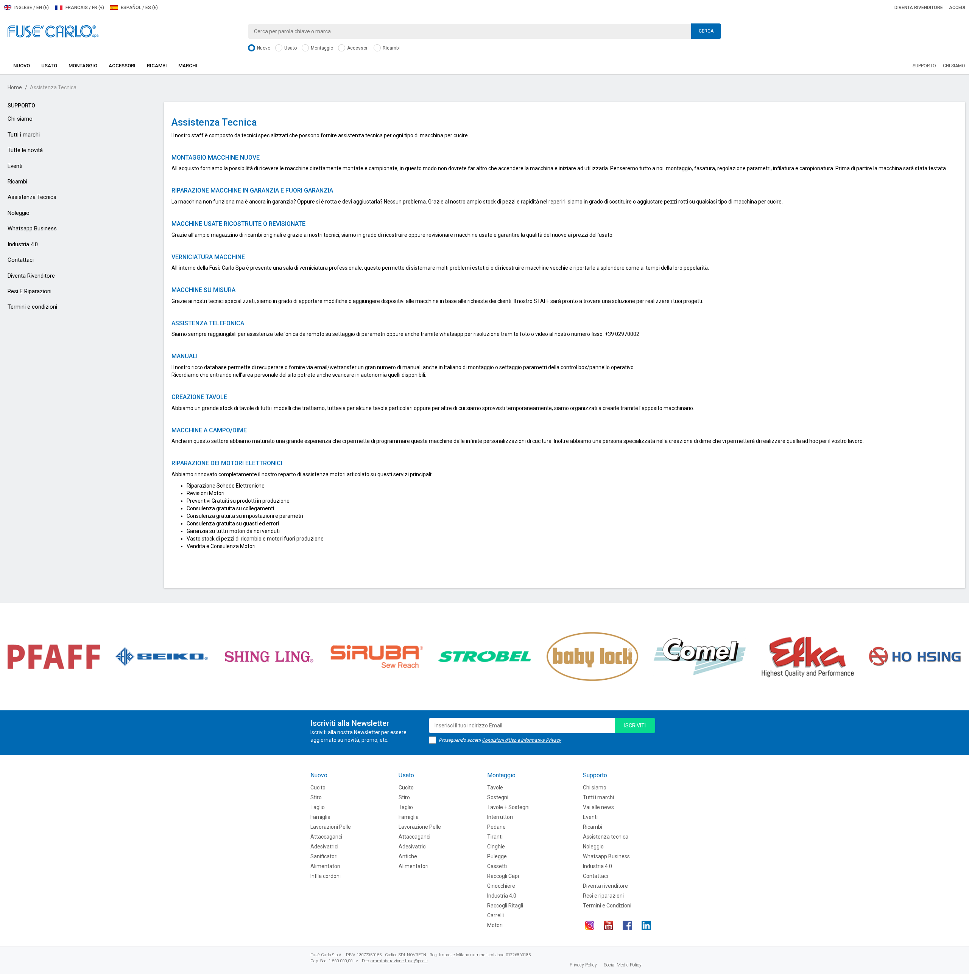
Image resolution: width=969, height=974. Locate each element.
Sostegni (497, 797)
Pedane (496, 827)
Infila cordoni (325, 876)
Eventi (15, 166)
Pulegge (497, 856)
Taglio (317, 807)
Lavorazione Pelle (420, 827)
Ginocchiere (501, 886)
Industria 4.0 (23, 244)
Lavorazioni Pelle (330, 827)
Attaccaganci (326, 837)
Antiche (408, 856)
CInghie (496, 847)
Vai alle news (598, 807)
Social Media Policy (623, 965)
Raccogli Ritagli (505, 906)
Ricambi (391, 48)
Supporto (924, 65)
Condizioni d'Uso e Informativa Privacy (521, 740)
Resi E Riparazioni (29, 291)
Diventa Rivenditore (31, 275)
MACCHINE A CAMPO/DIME (209, 430)
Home (15, 87)
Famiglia (320, 817)
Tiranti (495, 837)
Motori (495, 925)
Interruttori (500, 817)
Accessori (357, 48)
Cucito (318, 787)
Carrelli (495, 915)
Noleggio (19, 213)
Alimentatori (325, 866)
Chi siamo (954, 65)
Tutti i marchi (24, 134)
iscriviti (635, 725)
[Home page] (53, 31)
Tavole (495, 787)
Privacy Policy (583, 965)
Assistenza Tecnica (32, 197)
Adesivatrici (324, 847)
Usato (290, 48)
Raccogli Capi (503, 876)
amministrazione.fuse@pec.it (399, 960)
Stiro (316, 797)
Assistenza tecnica (605, 837)
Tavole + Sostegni (508, 807)
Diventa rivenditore (918, 7)
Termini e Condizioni (607, 906)
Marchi (187, 65)
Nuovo (263, 48)
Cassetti (497, 866)
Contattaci (21, 259)
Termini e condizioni (32, 306)
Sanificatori (324, 856)
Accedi (957, 7)
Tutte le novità (25, 150)
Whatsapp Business (32, 228)
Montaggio (321, 48)
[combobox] (484, 31)
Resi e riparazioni (603, 896)
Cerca (706, 31)
